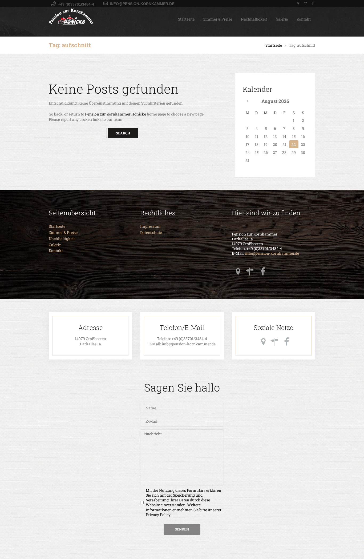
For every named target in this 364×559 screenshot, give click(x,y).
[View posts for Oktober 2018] (247, 101)
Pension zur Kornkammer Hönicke (115, 114)
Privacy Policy (158, 514)
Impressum (150, 226)
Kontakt (304, 19)
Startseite (186, 19)
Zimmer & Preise (217, 19)
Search (123, 133)
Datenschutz (151, 232)
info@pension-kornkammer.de (272, 253)
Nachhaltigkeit (254, 19)
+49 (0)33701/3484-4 (189, 338)
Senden (182, 529)
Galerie (282, 19)
